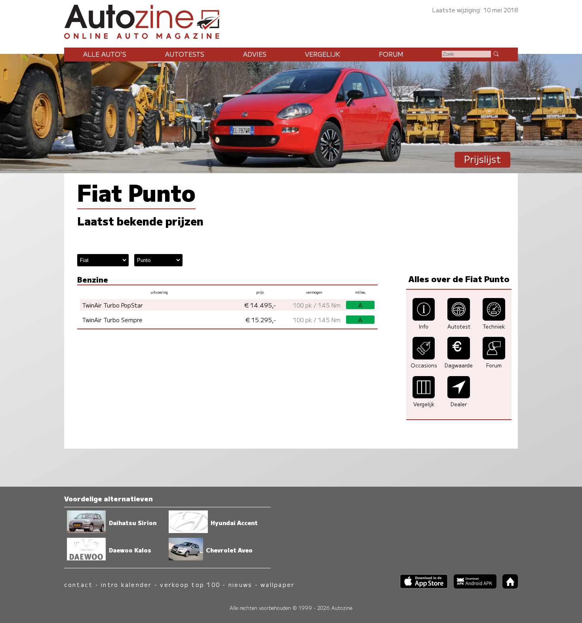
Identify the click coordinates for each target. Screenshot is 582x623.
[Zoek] (495, 53)
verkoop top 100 (190, 584)
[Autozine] (291, 20)
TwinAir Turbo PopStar (112, 305)
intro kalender (126, 584)
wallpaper (278, 584)
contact (78, 584)
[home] (507, 586)
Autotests (184, 54)
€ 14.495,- (260, 305)
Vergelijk (322, 54)
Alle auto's (104, 54)
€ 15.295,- (260, 319)
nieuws (240, 584)
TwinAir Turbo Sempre (112, 319)
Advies (254, 54)
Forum (391, 54)
